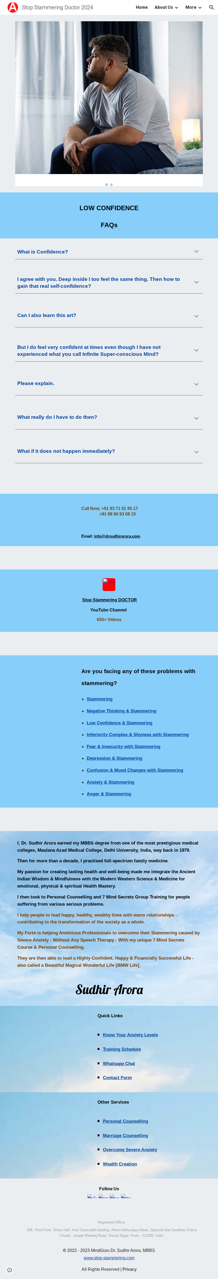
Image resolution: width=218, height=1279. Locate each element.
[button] (211, 7)
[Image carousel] (109, 103)
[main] (109, 215)
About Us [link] (164, 7)
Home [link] (142, 7)
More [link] (191, 7)
